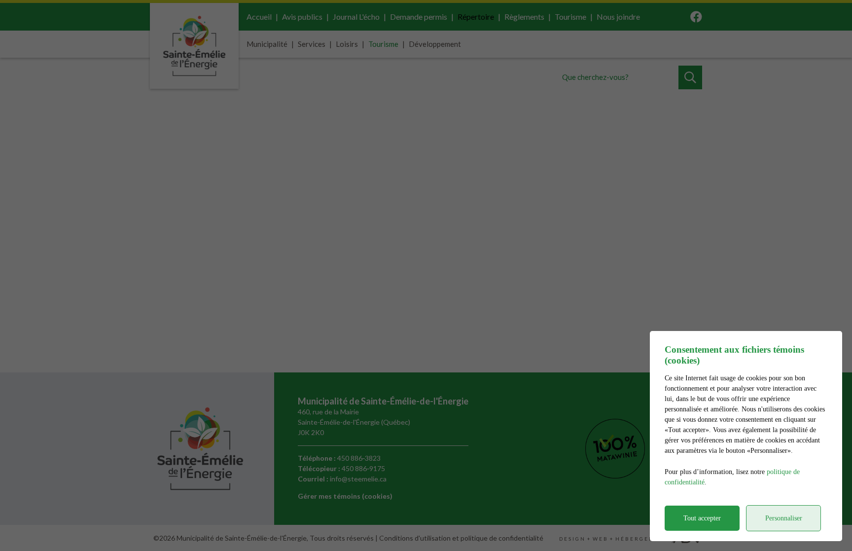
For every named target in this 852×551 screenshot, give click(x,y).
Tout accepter (702, 518)
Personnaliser (783, 518)
